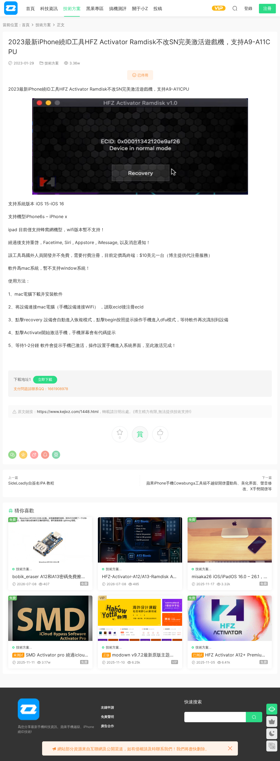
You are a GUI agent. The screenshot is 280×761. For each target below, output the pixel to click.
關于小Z (140, 8)
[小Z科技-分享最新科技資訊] (11, 8)
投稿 (157, 8)
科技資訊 (49, 8)
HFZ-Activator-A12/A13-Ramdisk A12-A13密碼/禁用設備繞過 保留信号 (139, 576)
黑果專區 (95, 8)
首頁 (30, 8)
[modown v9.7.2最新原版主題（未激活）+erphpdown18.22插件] (140, 618)
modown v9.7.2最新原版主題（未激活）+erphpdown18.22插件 (136, 655)
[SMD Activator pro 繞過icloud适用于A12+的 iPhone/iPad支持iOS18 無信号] (50, 618)
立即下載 (45, 379)
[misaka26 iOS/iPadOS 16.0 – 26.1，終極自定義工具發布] (230, 540)
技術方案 (72, 8)
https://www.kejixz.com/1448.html (67, 411)
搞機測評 (118, 8)
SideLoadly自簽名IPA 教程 (31, 483)
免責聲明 (107, 717)
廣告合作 (107, 726)
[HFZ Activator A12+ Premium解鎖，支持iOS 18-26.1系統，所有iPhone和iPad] (230, 618)
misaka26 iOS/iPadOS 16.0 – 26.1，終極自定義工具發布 (228, 576)
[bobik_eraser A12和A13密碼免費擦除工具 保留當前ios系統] (50, 540)
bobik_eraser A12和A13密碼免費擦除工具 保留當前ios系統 (49, 576)
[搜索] (235, 8)
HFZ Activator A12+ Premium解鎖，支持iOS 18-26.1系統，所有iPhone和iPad (229, 655)
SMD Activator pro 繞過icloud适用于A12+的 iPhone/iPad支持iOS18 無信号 (49, 655)
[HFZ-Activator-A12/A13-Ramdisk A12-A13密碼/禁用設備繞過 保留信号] (140, 540)
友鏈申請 (107, 707)
